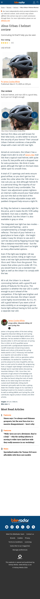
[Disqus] (20, 488)
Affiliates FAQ (5, 21)
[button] (20, 117)
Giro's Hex (29, 155)
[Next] (34, 115)
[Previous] (5, 115)
